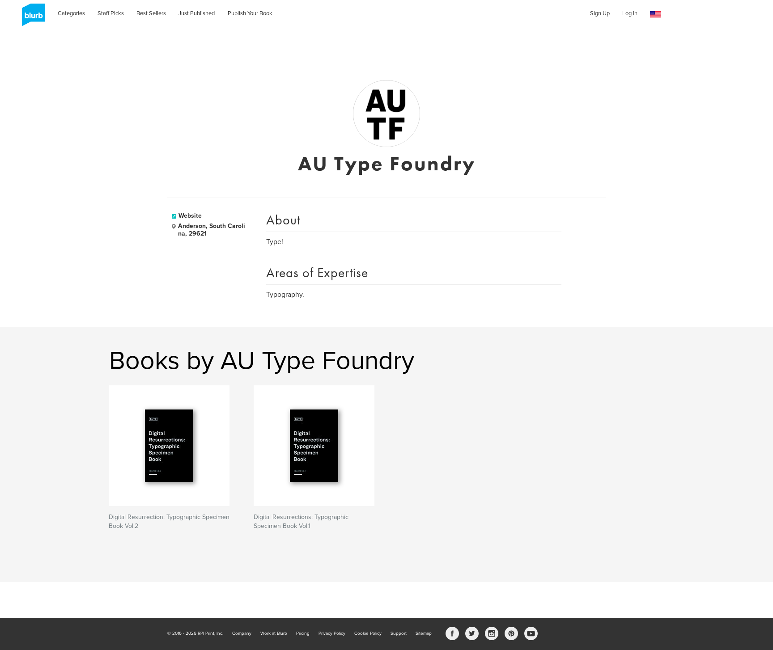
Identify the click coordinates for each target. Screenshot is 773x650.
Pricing (303, 633)
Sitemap (424, 633)
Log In (629, 13)
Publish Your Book (250, 13)
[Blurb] (30, 17)
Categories (71, 13)
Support (399, 633)
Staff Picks (111, 13)
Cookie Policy (368, 633)
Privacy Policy (332, 633)
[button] (655, 14)
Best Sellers (151, 13)
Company (241, 633)
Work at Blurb (273, 633)
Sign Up (600, 13)
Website (190, 215)
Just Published (196, 13)
